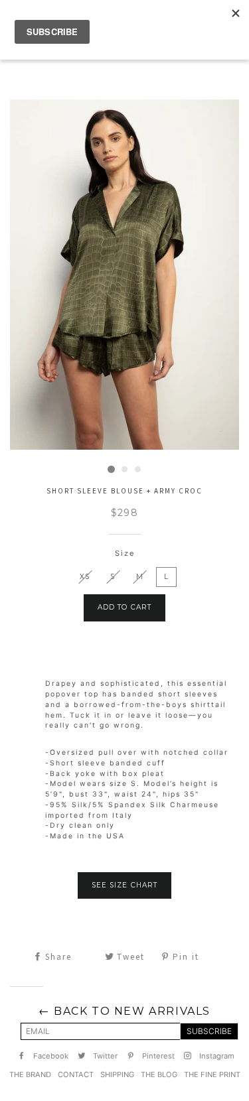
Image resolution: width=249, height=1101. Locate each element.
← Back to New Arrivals (124, 1011)
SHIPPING (117, 1074)
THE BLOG (159, 1074)
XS (85, 576)
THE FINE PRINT (212, 1074)
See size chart (124, 885)
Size (125, 553)
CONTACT (76, 1074)
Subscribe (209, 1031)
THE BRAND (30, 1074)
